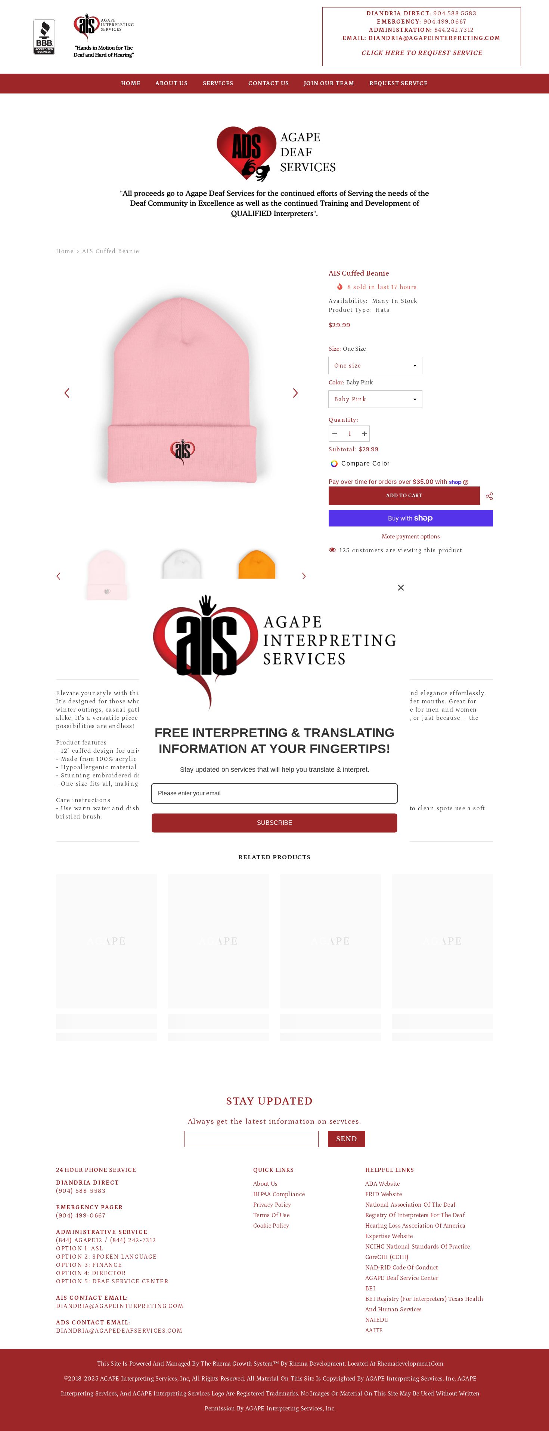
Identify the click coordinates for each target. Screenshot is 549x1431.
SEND (346, 1139)
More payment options (411, 536)
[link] (274, 166)
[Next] (295, 393)
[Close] (401, 587)
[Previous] (66, 393)
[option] (181, 393)
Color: (351, 382)
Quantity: (343, 420)
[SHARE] (486, 496)
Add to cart (403, 496)
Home (65, 251)
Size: (347, 349)
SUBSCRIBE (274, 823)
